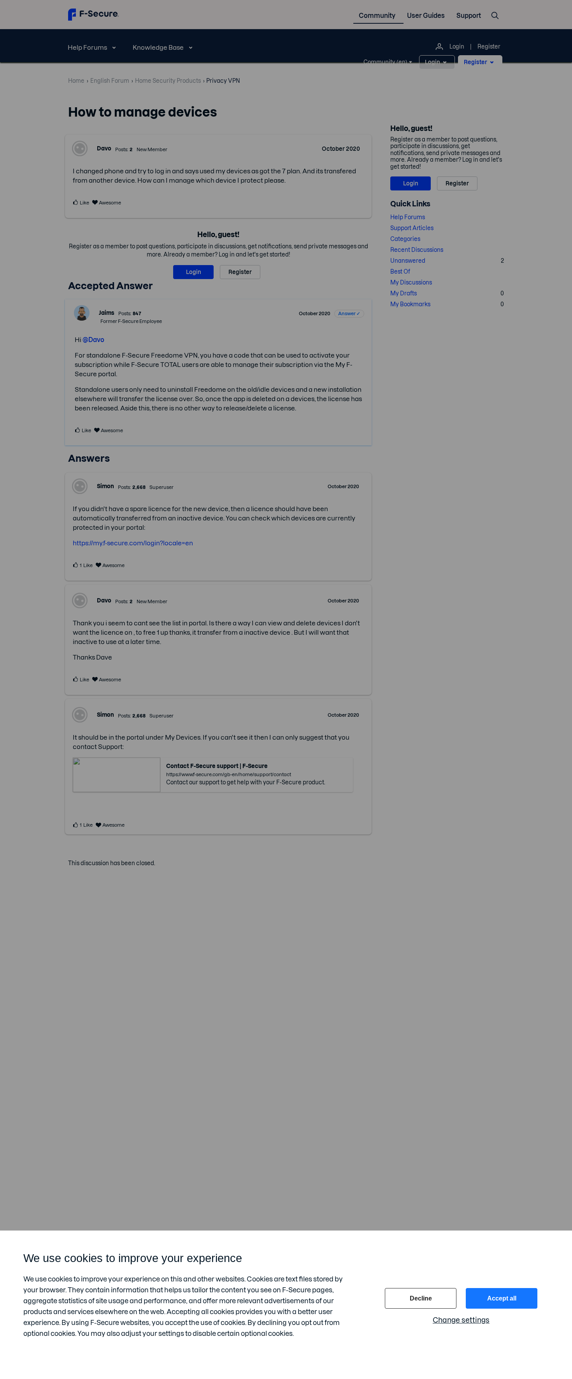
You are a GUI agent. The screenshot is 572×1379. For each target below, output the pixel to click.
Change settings (461, 1320)
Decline (421, 1298)
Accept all (501, 1298)
